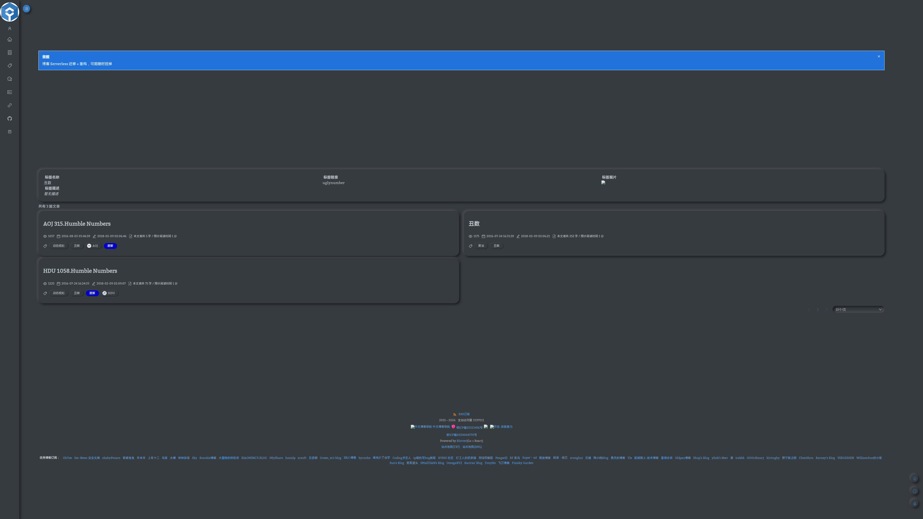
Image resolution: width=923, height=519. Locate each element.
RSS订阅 (464, 414)
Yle (630, 458)
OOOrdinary (755, 458)
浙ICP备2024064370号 (461, 435)
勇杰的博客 (618, 458)
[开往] (9, 131)
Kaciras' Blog (473, 463)
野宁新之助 (789, 458)
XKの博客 (350, 457)
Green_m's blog (330, 458)
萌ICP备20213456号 (469, 427)
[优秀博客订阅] (9, 105)
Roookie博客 (208, 458)
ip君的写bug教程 (424, 458)
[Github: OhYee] (9, 118)
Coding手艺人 (402, 458)
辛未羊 (141, 458)
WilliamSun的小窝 (869, 458)
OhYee (67, 458)
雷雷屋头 (412, 463)
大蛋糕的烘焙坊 (229, 458)
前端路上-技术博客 (646, 458)
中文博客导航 (441, 426)
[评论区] (9, 78)
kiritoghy (773, 458)
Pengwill (501, 458)
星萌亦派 (667, 458)
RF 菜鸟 (515, 458)
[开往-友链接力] (501, 427)
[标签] (9, 65)
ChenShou (806, 458)
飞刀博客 (504, 463)
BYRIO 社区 (446, 458)
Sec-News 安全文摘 (87, 458)
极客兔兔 (128, 458)
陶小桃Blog (600, 458)
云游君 (313, 458)
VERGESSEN (845, 458)
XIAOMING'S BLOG (254, 458)
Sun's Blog (397, 463)
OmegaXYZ (454, 463)
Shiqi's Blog (701, 458)
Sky (194, 458)
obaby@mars (111, 458)
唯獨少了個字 (381, 457)
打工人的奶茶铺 (466, 458)
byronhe (364, 458)
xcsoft (302, 458)
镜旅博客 (545, 458)
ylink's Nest (720, 458)
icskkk (740, 458)
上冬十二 (153, 458)
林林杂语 (184, 458)
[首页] (9, 39)
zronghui (576, 458)
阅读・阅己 (560, 457)
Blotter (462, 441)
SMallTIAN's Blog (432, 463)
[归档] (9, 52)
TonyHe (490, 463)
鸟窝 (165, 458)
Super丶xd (529, 457)
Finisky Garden (522, 463)
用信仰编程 (486, 458)
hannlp (290, 458)
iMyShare (276, 458)
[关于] (9, 91)
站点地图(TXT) (450, 447)
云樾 (588, 458)
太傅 (173, 458)
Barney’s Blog (825, 458)
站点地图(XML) (472, 447)
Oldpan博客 (683, 458)
